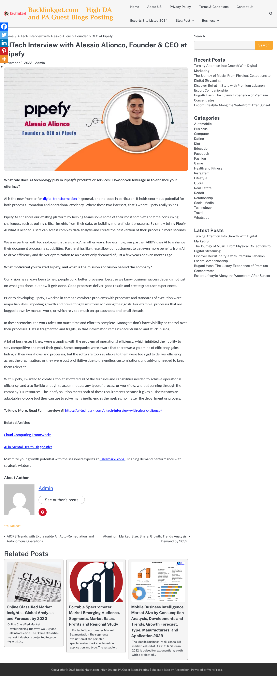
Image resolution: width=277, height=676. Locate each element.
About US (154, 7)
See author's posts (61, 500)
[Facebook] (4, 26)
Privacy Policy (180, 7)
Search (199, 36)
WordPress (214, 669)
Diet (197, 144)
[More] (4, 59)
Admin (40, 63)
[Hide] (1, 66)
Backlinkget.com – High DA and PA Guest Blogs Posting (70, 13)
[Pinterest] (4, 51)
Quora (198, 183)
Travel (198, 213)
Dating (199, 139)
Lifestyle (200, 178)
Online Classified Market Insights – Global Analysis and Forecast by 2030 (30, 613)
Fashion (200, 158)
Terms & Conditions (214, 7)
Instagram (201, 173)
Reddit (199, 193)
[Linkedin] (4, 43)
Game (198, 163)
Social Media (204, 203)
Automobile (203, 124)
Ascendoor (182, 669)
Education (201, 148)
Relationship (203, 198)
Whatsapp (201, 218)
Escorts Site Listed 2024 (148, 20)
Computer (201, 134)
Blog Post (183, 20)
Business (208, 20)
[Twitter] (4, 35)
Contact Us (245, 7)
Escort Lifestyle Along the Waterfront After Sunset (232, 105)
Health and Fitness (208, 168)
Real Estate (203, 188)
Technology (12, 526)
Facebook (201, 154)
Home (134, 7)
